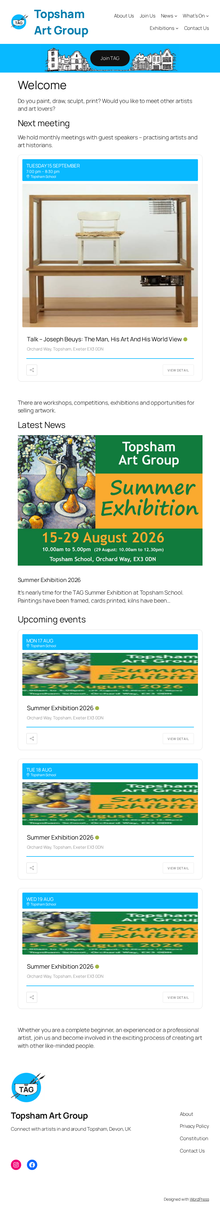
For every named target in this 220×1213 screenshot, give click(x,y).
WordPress (199, 1199)
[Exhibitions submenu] (177, 28)
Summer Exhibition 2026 (49, 580)
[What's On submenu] (207, 15)
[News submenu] (175, 15)
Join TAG (110, 58)
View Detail (178, 370)
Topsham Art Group (61, 22)
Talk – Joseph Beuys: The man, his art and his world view (104, 339)
